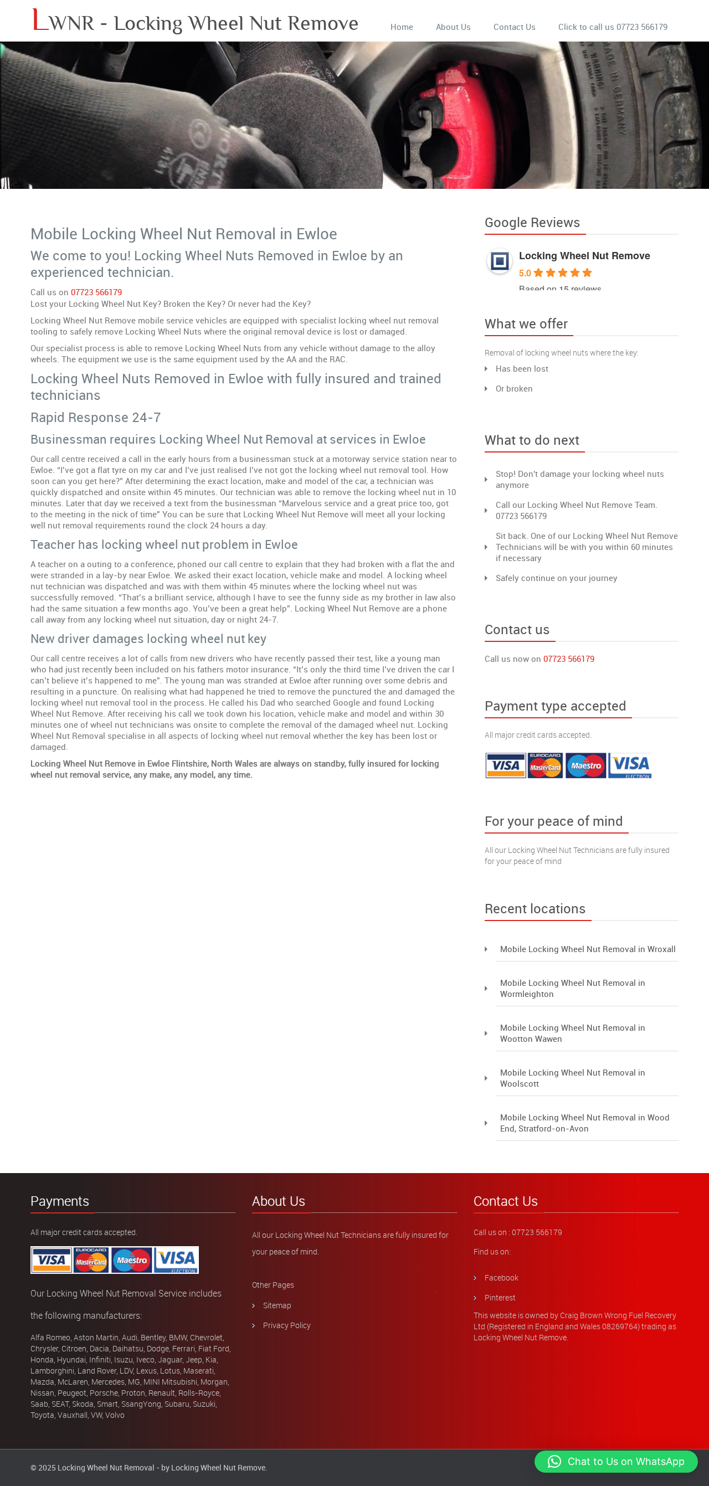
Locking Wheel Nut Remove (584, 255)
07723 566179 (96, 291)
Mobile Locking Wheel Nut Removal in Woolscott (572, 1078)
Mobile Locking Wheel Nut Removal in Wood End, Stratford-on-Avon (585, 1123)
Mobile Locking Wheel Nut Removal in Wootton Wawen (572, 1033)
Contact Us (515, 26)
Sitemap (277, 1305)
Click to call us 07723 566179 (612, 26)
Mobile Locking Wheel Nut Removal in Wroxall (588, 948)
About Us (453, 26)
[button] (616, 1462)
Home (402, 26)
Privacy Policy (287, 1325)
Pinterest (500, 1297)
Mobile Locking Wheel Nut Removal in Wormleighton (572, 988)
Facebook (501, 1277)
